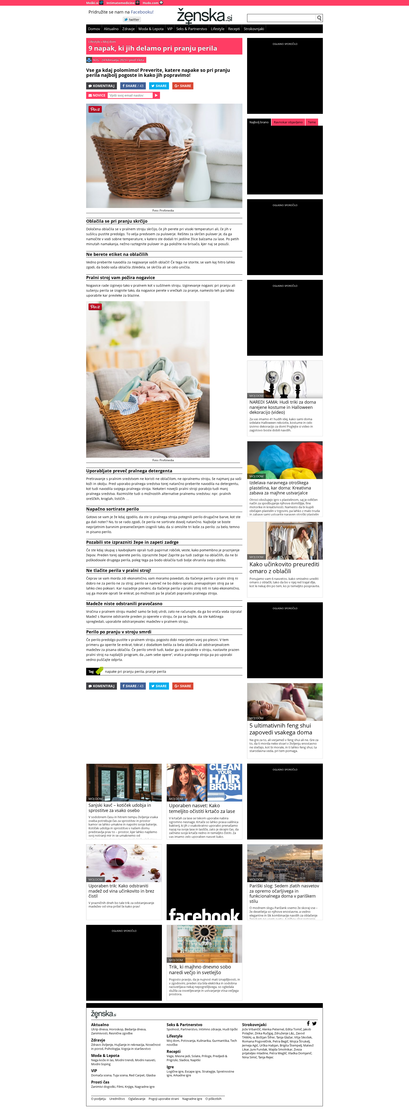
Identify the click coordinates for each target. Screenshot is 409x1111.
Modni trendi (124, 1060)
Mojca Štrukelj (300, 1041)
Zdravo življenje (102, 1044)
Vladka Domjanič (299, 1053)
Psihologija (112, 1048)
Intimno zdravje (210, 1029)
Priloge (206, 1056)
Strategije (208, 1071)
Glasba (151, 1075)
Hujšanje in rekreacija (129, 1044)
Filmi (120, 1086)
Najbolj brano (259, 122)
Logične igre (175, 1071)
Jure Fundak (258, 1049)
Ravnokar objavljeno (288, 122)
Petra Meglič (278, 1053)
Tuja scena (120, 1075)
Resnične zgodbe (121, 1033)
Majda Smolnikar (280, 1049)
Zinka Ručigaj (264, 1033)
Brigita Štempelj (291, 1045)
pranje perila (156, 671)
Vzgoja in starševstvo (136, 1048)
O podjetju (98, 1099)
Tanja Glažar (284, 1037)
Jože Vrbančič (251, 1029)
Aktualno (111, 28)
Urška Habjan (268, 1045)
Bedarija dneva (135, 1029)
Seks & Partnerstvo (191, 28)
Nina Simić (249, 1057)
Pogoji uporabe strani (164, 1099)
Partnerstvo (189, 1029)
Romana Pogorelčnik (256, 1041)
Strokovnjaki (254, 28)
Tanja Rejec (265, 1057)
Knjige (129, 1086)
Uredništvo (117, 1099)
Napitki (195, 1060)
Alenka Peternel (273, 1029)
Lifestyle (217, 28)
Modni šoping (101, 1064)
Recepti (234, 28)
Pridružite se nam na (121, 12)
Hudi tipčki (230, 1029)
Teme (312, 122)
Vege (170, 1056)
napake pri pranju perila (124, 671)
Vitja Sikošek (303, 1037)
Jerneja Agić (250, 1045)
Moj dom (109, 41)
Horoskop (116, 1029)
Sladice (184, 1060)
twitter (134, 19)
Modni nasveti (145, 1060)
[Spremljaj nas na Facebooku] (309, 1024)
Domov (94, 28)
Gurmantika (220, 1040)
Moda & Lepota (151, 28)
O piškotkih (213, 1099)
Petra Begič (280, 1041)
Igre (170, 1067)
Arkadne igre (182, 1075)
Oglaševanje (136, 1099)
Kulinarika (204, 1040)
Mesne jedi (182, 1056)
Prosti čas (100, 1082)
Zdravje (128, 28)
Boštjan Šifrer (265, 1037)
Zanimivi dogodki (103, 1086)
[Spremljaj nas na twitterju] (315, 1024)
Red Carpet (137, 1075)
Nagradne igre (145, 1086)
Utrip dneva (99, 1029)
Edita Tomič (293, 1029)
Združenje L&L (284, 1033)
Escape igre (192, 1071)
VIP (170, 28)
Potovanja (188, 1040)
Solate (195, 1056)
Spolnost (173, 1029)
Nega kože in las (102, 1060)
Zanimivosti (99, 1033)
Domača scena (101, 1075)
